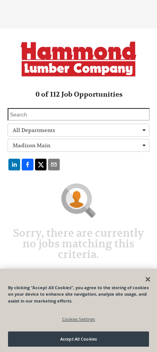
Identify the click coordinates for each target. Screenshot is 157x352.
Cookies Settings (78, 319)
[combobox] (78, 130)
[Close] (147, 279)
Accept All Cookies (78, 339)
